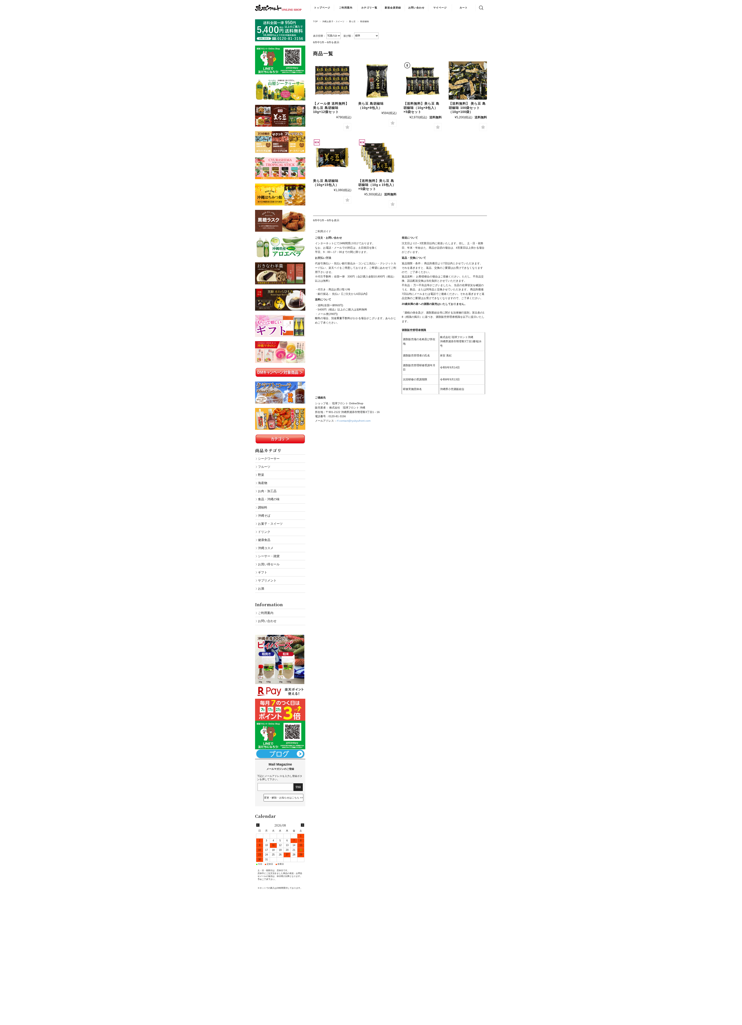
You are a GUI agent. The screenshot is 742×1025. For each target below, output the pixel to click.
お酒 (261, 588)
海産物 (262, 483)
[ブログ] (280, 751)
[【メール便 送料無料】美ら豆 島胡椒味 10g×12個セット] (332, 80)
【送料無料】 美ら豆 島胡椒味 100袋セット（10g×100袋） (467, 108)
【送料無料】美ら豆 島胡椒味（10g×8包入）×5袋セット (421, 108)
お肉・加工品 (267, 491)
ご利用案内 (345, 7)
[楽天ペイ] (280, 686)
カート (463, 7)
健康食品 (264, 540)
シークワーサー (269, 458)
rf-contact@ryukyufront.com (354, 420)
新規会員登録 (393, 7)
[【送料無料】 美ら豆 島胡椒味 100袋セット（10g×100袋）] (468, 80)
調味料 (262, 507)
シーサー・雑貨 (269, 556)
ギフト (262, 572)
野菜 (261, 474)
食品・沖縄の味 (269, 499)
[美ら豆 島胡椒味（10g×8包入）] (377, 80)
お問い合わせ (416, 7)
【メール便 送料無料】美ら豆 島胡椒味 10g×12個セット (331, 108)
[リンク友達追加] (280, 723)
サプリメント (267, 580)
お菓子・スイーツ (270, 523)
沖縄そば (264, 515)
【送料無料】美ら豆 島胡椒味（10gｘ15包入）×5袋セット (377, 185)
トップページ (322, 7)
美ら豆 (352, 21)
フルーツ (264, 466)
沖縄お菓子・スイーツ (333, 21)
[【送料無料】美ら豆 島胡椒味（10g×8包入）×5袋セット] (422, 80)
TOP (315, 21)
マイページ (440, 7)
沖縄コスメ (265, 548)
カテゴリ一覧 (369, 7)
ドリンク (264, 531)
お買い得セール (269, 564)
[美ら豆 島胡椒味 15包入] (332, 158)
